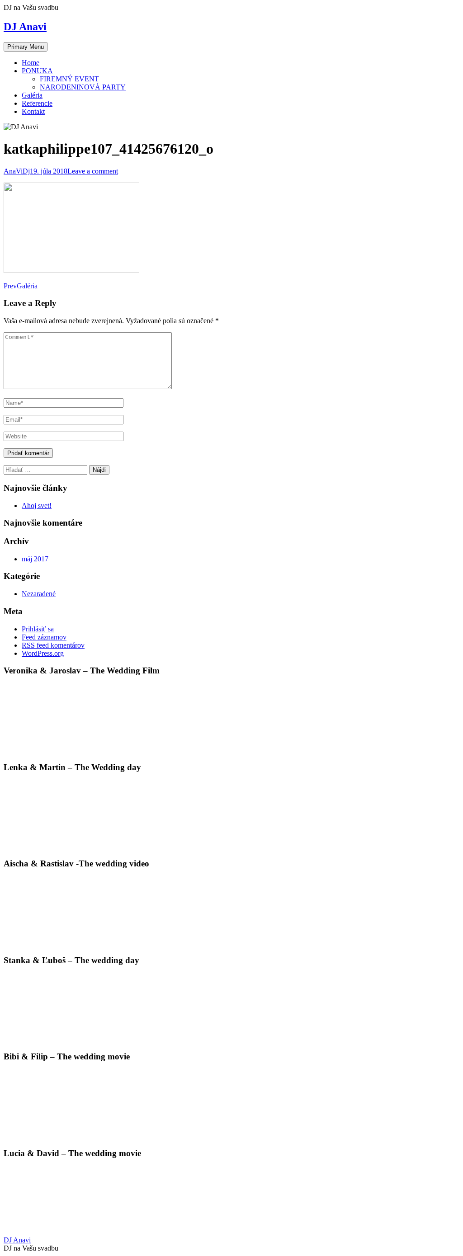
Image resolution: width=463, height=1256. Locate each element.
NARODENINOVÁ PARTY (83, 87)
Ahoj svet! (37, 505)
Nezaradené (39, 593)
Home (30, 62)
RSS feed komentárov (53, 645)
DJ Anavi (25, 27)
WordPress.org (43, 653)
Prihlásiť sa (38, 629)
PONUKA (37, 71)
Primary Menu (25, 46)
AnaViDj (17, 171)
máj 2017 (35, 559)
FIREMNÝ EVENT (69, 79)
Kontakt (33, 111)
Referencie (37, 103)
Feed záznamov (44, 637)
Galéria (32, 95)
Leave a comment (92, 171)
